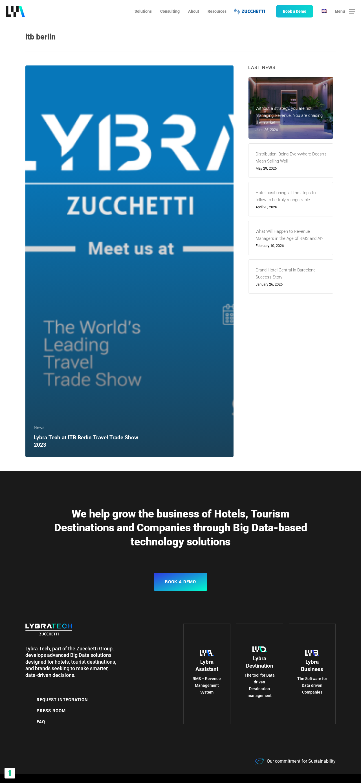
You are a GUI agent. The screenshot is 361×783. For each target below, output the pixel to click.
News (39, 427)
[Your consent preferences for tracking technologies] (10, 773)
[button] (345, 11)
